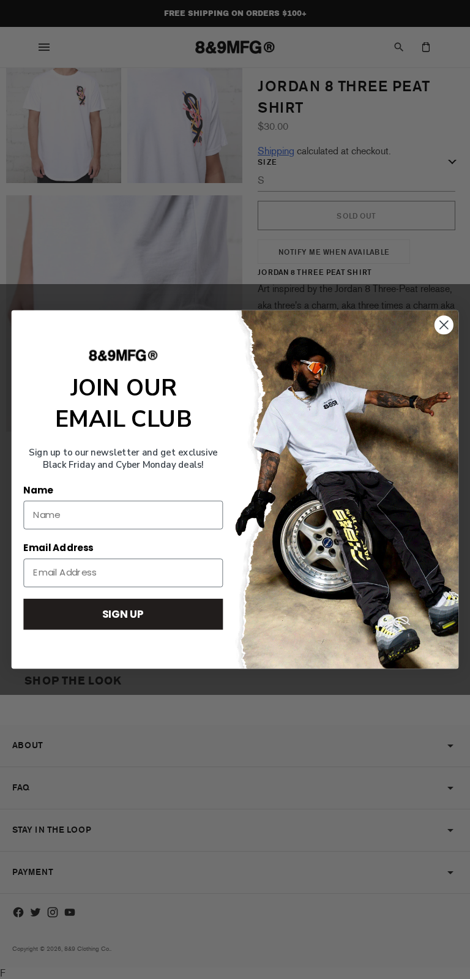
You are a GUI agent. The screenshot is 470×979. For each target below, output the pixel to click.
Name (38, 490)
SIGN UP (123, 614)
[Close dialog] (444, 325)
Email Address (58, 548)
